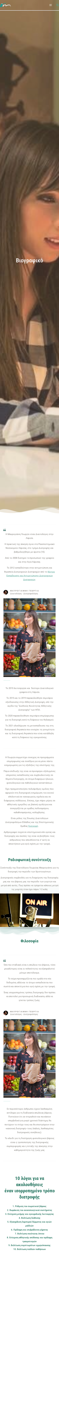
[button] (57, 5)
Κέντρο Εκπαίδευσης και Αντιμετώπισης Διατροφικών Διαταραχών (30, 576)
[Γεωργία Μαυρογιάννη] (5, 5)
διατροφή (33, 826)
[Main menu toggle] (51, 5)
